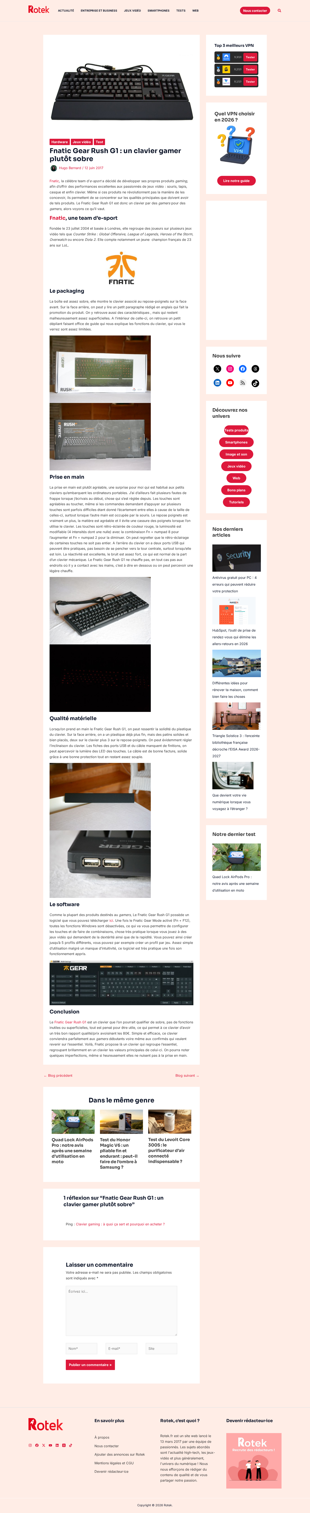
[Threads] (255, 369)
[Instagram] (230, 369)
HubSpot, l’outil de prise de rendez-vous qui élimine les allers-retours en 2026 (234, 637)
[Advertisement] (236, 270)
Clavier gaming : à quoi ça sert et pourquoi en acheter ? (120, 1224)
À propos (101, 1437)
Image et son (236, 454)
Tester (250, 57)
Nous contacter (106, 1446)
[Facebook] (243, 369)
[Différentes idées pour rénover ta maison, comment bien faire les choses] (236, 663)
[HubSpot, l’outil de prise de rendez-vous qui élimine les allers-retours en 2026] (234, 610)
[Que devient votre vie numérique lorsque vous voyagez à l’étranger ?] (232, 775)
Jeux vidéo (132, 10)
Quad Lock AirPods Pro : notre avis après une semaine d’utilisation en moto (72, 1150)
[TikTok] (255, 383)
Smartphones (159, 10)
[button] (255, 10)
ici (111, 920)
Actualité (66, 10)
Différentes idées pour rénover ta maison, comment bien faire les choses (235, 690)
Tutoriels (236, 502)
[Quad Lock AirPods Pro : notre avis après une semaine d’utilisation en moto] (236, 857)
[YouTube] (230, 383)
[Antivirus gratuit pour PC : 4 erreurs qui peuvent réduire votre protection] (236, 558)
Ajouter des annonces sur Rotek (119, 1454)
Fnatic (54, 181)
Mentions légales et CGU (114, 1463)
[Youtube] (50, 1445)
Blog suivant (187, 1075)
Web (195, 10)
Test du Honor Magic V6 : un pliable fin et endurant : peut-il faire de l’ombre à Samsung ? (118, 1153)
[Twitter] (43, 1445)
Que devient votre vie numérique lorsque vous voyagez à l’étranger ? (231, 802)
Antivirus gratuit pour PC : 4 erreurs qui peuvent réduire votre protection (234, 584)
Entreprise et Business (99, 10)
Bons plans (236, 490)
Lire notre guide (236, 181)
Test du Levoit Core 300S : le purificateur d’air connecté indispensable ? (169, 1150)
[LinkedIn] (217, 383)
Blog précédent (58, 1075)
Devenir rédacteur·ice (111, 1471)
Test (99, 142)
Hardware (59, 142)
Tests (181, 10)
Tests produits (236, 430)
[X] (217, 369)
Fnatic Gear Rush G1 (70, 1022)
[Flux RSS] (243, 383)
